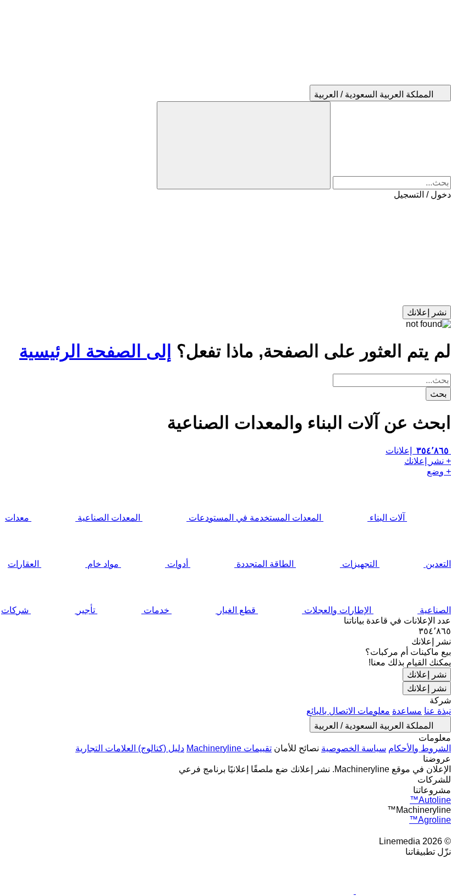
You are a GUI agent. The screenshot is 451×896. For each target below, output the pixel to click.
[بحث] (244, 145)
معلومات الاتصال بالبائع (348, 710)
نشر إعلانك (427, 674)
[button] (225, 252)
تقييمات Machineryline (229, 748)
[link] (225, 631)
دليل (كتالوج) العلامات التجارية (129, 748)
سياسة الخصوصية (353, 748)
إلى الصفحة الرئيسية (95, 351)
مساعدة (407, 710)
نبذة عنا (437, 710)
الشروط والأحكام (419, 748)
